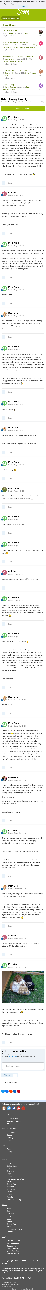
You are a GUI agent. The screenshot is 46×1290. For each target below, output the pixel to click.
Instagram (4, 1108)
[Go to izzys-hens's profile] (4, 778)
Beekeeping (11, 1246)
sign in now (13, 1056)
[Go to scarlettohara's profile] (4, 489)
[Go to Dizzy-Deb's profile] (4, 314)
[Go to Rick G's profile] (41, 43)
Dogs (9, 1173)
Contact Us (11, 1132)
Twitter (9, 1108)
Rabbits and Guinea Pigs (35, 102)
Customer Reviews (14, 1121)
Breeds (4, 1204)
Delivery (10, 1137)
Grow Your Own (13, 1248)
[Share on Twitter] (3, 1091)
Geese (9, 1221)
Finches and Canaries (15, 1179)
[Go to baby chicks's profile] (41, 57)
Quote (10, 183)
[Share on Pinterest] (18, 1091)
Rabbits (10, 1197)
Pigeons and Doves (14, 1229)
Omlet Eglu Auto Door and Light (15, 70)
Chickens (10, 1171)
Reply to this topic (23, 108)
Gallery (9, 1151)
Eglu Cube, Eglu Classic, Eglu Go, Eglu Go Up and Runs (20, 46)
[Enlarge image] (23, 986)
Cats (27, 33)
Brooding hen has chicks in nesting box (18, 56)
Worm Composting (14, 1199)
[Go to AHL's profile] (41, 71)
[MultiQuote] (3, 183)
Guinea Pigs (11, 1184)
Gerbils (9, 1181)
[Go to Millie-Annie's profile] (4, 118)
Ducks (9, 1176)
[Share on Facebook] (7, 1091)
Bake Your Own (13, 1253)
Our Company (12, 1118)
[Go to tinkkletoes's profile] (41, 32)
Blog (8, 1154)
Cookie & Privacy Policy (23, 1278)
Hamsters (10, 1186)
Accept (23, 6)
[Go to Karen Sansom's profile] (41, 85)
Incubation (11, 1189)
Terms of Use (7, 1278)
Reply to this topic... (13, 1066)
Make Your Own (13, 1251)
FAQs (9, 1123)
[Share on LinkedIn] (14, 1091)
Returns (10, 1140)
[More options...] (41, 118)
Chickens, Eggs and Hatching (13, 61)
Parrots (9, 1191)
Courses (5, 1237)
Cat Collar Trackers (10, 31)
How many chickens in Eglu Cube (15, 42)
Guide (4, 1159)
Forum (9, 1149)
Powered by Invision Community (23, 1289)
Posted (17, 120)
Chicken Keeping (13, 1241)
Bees (9, 1163)
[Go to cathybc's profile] (4, 193)
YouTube (18, 1108)
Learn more (38, 4)
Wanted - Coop (8, 84)
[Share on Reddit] (11, 1091)
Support (10, 1135)
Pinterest (23, 1108)
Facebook (14, 1108)
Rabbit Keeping (13, 1243)
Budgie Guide (12, 1166)
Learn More (11, 1273)
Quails (9, 1194)
